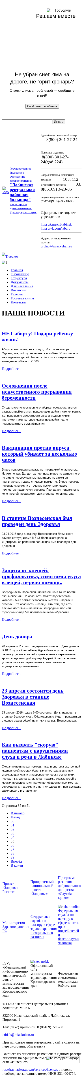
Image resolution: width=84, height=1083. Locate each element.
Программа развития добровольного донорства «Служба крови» (69, 888)
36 (12, 845)
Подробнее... (11, 369)
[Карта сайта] (10, 256)
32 (12, 829)
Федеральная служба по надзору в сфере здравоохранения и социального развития (43, 927)
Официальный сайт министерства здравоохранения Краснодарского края (43, 976)
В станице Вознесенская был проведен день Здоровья (37, 521)
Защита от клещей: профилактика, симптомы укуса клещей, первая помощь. (41, 576)
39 (12, 857)
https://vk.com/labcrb (55, 228)
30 (12, 821)
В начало (17, 813)
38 (12, 853)
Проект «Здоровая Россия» (10, 888)
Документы (19, 282)
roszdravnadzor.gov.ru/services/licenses (30, 1069)
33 (12, 833)
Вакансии (18, 290)
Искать (58, 121)
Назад (15, 817)
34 (12, 837)
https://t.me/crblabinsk (56, 224)
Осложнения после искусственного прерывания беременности (37, 392)
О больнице (20, 274)
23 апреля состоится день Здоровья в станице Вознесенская (33, 697)
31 (12, 825)
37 (12, 849)
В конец (17, 865)
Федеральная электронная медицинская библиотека (68, 979)
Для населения (22, 286)
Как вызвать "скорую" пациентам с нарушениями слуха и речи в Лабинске (35, 751)
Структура (19, 278)
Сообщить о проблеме (42, 106)
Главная (17, 270)
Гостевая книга (22, 298)
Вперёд (16, 861)
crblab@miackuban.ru (56, 246)
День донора (17, 636)
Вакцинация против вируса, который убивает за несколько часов (39, 454)
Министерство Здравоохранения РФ (15, 927)
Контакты (18, 302)
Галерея (17, 294)
